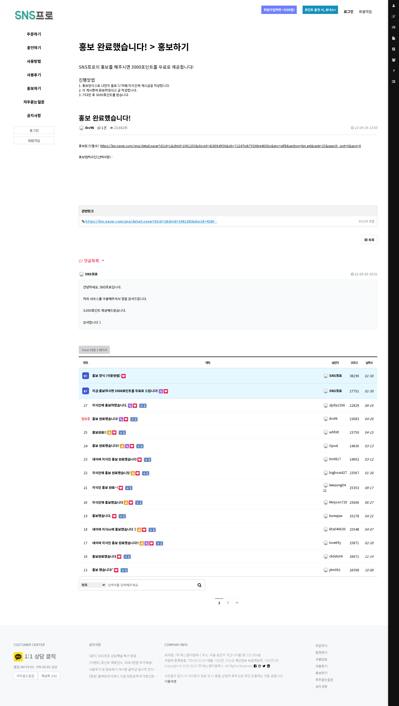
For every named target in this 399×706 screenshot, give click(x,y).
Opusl (333, 445)
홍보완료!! (99, 432)
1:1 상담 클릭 (40, 656)
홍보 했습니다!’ (103, 569)
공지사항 (34, 115)
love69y (334, 542)
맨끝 (237, 602)
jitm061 (334, 569)
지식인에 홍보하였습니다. (110, 405)
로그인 (34, 130)
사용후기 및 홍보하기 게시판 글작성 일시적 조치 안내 (124, 669)
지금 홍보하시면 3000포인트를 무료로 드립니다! (125, 390)
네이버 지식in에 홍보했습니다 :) (114, 529)
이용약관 (170, 681)
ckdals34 (335, 556)
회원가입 (365, 11)
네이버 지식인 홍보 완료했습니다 (114, 459)
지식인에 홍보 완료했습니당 (111, 472)
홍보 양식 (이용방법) (106, 375)
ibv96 (89, 127)
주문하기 (34, 34)
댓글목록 (91, 260)
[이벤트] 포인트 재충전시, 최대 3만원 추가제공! (121, 662)
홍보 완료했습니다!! (106, 445)
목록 (371, 239)
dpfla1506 (336, 405)
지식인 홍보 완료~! (105, 487)
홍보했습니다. (102, 515)
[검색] (199, 585)
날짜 (368, 362)
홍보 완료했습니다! (105, 418)
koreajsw (335, 515)
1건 (103, 127)
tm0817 (334, 458)
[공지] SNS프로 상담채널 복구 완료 (112, 655)
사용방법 (34, 61)
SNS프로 (91, 274)
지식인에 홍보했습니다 (108, 502)
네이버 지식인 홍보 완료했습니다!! (116, 542)
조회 (353, 362)
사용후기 (34, 74)
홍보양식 (88, 85)
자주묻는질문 (34, 102)
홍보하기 (34, 88)
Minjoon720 (337, 502)
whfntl (333, 432)
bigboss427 (337, 472)
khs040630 (337, 529)
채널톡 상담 (49, 675)
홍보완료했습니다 (104, 556)
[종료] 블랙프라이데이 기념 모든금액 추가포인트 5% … (126, 676)
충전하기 (34, 47)
